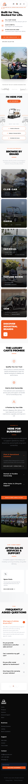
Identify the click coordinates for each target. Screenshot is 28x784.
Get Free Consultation (10, 37)
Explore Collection (8, 41)
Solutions (3, 712)
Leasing (3, 729)
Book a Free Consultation (14, 497)
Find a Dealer (4, 745)
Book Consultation (5, 731)
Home (2, 707)
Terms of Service (18, 780)
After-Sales (4, 740)
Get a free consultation (14, 767)
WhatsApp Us (4, 759)
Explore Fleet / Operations (12, 466)
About (2, 717)
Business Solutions (5, 726)
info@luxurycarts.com (6, 754)
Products (3, 709)
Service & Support (5, 715)
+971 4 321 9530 (5, 757)
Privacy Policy (9, 780)
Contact (3, 743)
